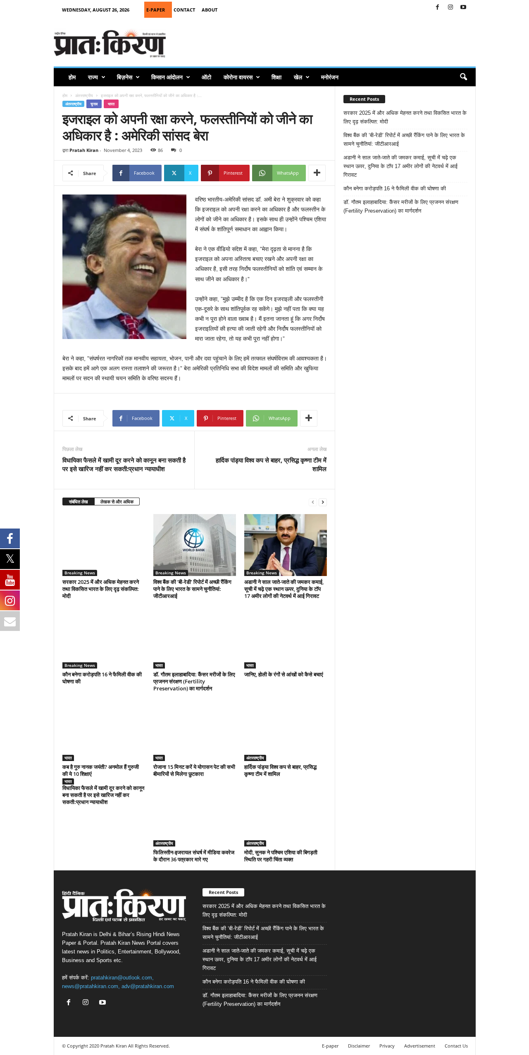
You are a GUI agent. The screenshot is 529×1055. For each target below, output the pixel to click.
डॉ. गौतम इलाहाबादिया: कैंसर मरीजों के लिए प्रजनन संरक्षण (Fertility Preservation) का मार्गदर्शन (194, 681)
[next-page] (323, 502)
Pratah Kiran (83, 150)
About (209, 10)
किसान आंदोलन (167, 77)
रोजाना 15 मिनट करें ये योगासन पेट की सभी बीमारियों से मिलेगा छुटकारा (194, 770)
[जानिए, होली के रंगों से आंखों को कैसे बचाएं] (285, 638)
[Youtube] (463, 8)
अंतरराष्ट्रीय (84, 95)
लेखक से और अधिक (116, 501)
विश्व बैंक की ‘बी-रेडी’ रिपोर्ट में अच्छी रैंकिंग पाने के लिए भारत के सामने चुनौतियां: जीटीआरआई (192, 589)
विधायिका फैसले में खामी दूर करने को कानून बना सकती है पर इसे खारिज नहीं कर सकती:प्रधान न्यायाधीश (124, 464)
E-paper (330, 1046)
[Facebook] (438, 8)
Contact (184, 10)
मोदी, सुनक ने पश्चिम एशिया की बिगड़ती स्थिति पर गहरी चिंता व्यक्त (280, 856)
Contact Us (456, 1046)
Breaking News (79, 573)
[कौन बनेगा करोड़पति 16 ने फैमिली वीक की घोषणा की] (103, 638)
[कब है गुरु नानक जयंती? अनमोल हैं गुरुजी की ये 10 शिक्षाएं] (103, 730)
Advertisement (419, 1046)
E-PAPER (155, 10)
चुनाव (94, 104)
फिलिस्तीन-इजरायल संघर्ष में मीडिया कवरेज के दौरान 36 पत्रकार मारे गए (193, 856)
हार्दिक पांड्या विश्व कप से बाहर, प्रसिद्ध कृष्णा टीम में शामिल (271, 464)
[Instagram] (450, 8)
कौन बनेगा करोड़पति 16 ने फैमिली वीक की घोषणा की (102, 678)
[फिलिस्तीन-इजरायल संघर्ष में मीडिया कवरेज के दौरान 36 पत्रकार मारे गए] (194, 815)
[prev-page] (313, 502)
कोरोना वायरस (238, 77)
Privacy (387, 1046)
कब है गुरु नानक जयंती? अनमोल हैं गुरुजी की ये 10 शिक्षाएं (100, 770)
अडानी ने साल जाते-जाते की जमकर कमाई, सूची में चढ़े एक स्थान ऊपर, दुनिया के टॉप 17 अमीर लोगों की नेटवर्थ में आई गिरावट (284, 589)
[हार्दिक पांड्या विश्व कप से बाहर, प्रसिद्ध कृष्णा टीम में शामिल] (285, 730)
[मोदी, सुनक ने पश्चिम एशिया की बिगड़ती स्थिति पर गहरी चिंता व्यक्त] (285, 815)
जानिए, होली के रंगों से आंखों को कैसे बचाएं (283, 674)
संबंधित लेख (78, 501)
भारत (111, 104)
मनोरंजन (329, 77)
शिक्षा (276, 77)
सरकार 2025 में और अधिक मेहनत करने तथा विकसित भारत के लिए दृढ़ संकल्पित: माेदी (100, 589)
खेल (298, 77)
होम (72, 77)
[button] (463, 77)
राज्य (93, 77)
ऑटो (206, 77)
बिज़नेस (124, 77)
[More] (317, 173)
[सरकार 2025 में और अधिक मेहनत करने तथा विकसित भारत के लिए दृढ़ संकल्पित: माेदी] (103, 545)
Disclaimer (359, 1046)
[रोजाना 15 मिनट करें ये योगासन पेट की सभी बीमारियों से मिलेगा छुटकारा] (194, 730)
